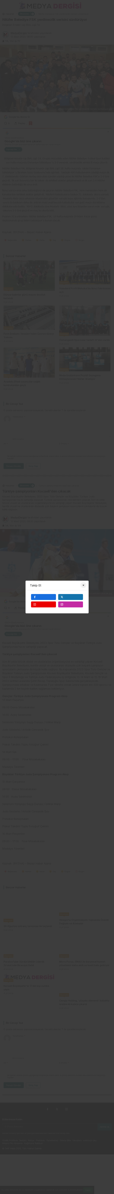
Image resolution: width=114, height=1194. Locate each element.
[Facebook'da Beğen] (43, 597)
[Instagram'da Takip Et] (70, 604)
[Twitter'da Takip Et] (70, 597)
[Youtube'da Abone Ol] (43, 604)
